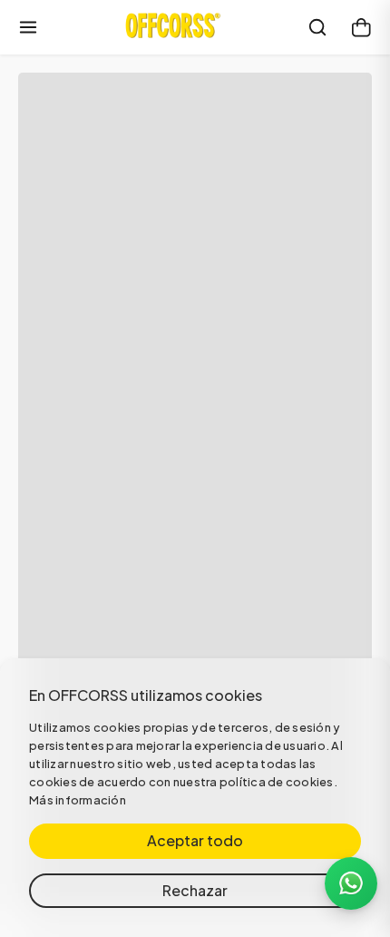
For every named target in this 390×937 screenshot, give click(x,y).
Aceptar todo (195, 840)
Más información (77, 800)
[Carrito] (361, 27)
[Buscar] (317, 27)
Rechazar (195, 890)
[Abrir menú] (28, 27)
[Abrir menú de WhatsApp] (351, 883)
